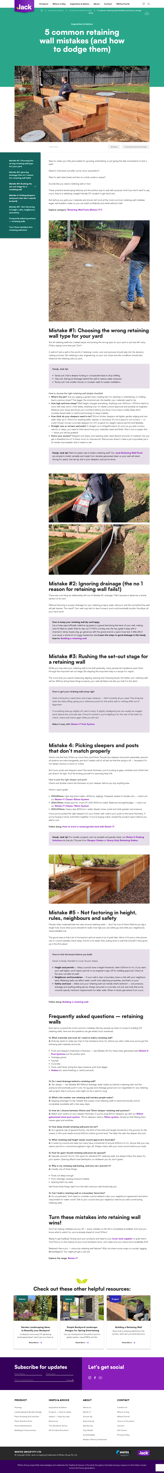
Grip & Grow (88, 1421)
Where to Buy (59, 4)
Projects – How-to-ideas (60, 1412)
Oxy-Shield (88, 1430)
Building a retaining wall (74, 638)
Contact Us (122, 1407)
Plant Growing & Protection (27, 1416)
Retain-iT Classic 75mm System (72, 805)
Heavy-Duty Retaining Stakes (122, 840)
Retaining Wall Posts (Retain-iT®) (84, 209)
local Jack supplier (122, 1238)
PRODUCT (21, 1400)
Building (114, 147)
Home (43, 10)
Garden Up (88, 1426)
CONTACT (123, 1400)
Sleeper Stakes (95, 840)
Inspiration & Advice (79, 4)
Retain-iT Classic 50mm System (72, 799)
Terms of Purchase (125, 1421)
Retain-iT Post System (83, 724)
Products (43, 4)
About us (87, 1407)
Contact (108, 4)
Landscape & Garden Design (80, 10)
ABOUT (87, 1400)
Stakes (54, 1070)
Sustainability (89, 1435)
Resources (53, 1421)
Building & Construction (25, 1430)
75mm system (111, 1117)
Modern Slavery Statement (95, 1439)
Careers (121, 1426)
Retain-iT (73, 1258)
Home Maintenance (23, 1426)
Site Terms (122, 1430)
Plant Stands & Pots (23, 1421)
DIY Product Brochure (58, 1430)
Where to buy (123, 1412)
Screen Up (87, 1416)
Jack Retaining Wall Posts (129, 452)
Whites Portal (122, 4)
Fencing (18, 1407)
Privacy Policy (123, 1435)
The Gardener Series (58, 1426)
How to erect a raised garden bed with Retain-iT (88, 826)
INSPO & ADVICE (59, 1400)
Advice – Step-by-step (59, 1416)
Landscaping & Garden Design (28, 1412)
